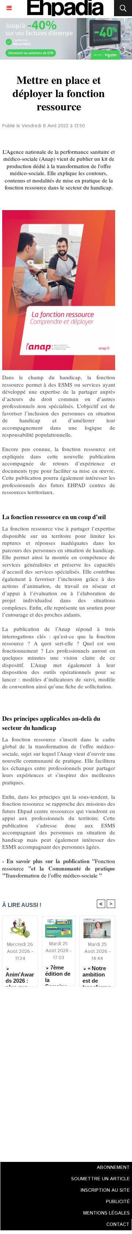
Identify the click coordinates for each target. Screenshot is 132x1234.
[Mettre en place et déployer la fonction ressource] (58, 213)
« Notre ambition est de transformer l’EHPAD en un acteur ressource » (96, 974)
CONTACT (117, 1224)
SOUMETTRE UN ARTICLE (100, 1179)
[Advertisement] (56, 1072)
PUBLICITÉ (118, 1201)
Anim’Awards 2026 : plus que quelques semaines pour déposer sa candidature (20, 977)
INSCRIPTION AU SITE (105, 1190)
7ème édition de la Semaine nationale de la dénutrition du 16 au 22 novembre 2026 (58, 973)
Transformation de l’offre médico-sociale (51, 875)
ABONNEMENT (113, 1167)
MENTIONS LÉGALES (106, 1213)
